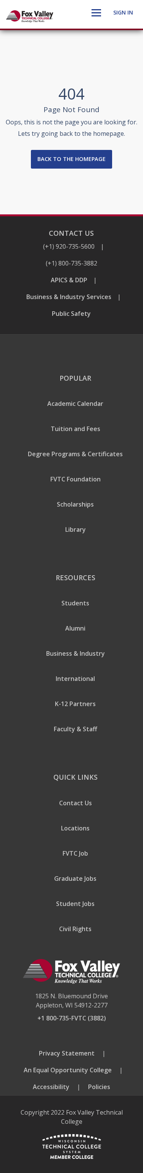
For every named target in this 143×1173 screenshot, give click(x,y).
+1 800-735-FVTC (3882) (71, 1018)
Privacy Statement (67, 1053)
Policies (99, 1087)
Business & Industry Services (68, 297)
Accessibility (51, 1087)
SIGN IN (123, 12)
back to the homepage (71, 159)
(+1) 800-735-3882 (71, 263)
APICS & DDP (69, 280)
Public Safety (71, 313)
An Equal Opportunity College (68, 1070)
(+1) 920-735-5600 (69, 246)
